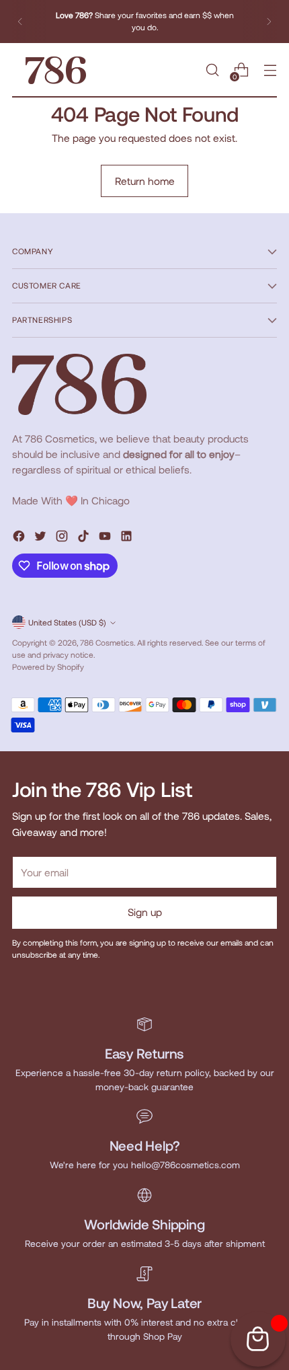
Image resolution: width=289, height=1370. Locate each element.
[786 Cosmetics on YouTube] (106, 538)
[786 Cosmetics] (56, 70)
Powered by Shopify (48, 666)
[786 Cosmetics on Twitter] (42, 538)
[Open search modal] (212, 70)
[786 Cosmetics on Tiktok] (85, 538)
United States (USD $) (67, 622)
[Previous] (20, 21)
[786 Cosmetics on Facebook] (20, 538)
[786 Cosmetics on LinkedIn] (128, 538)
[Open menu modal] (270, 70)
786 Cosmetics (107, 642)
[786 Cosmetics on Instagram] (63, 538)
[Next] (269, 21)
